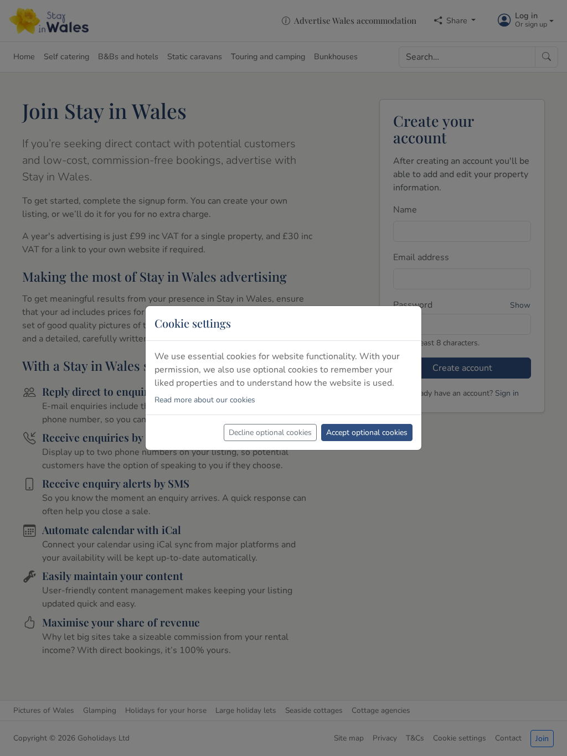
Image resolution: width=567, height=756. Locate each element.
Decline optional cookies (270, 432)
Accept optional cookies (367, 432)
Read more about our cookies (204, 400)
